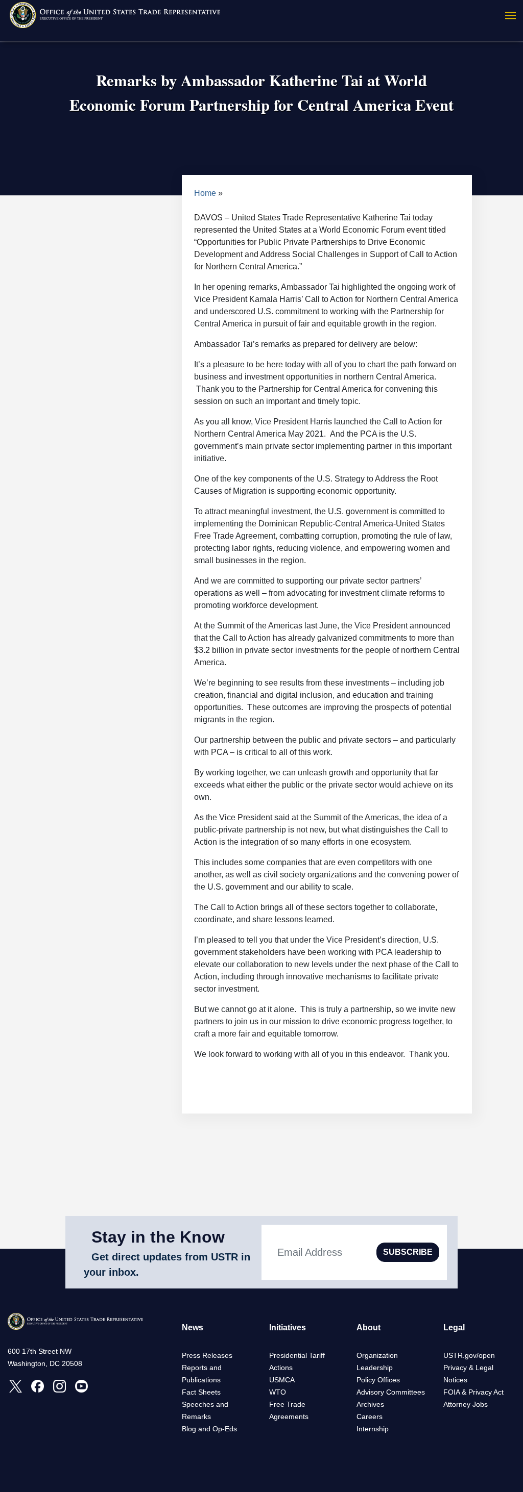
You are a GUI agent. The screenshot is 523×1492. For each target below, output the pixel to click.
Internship (372, 1429)
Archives (370, 1404)
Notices (455, 1380)
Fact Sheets (201, 1392)
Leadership (374, 1367)
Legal (454, 1327)
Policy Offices (378, 1380)
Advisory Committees (390, 1392)
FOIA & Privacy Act (473, 1392)
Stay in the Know (158, 1237)
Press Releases (207, 1355)
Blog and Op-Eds (209, 1429)
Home (205, 193)
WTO (277, 1392)
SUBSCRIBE (408, 1252)
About (368, 1327)
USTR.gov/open (469, 1355)
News (192, 1327)
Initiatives (287, 1327)
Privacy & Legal (468, 1367)
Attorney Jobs (465, 1404)
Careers (369, 1416)
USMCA (282, 1380)
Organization (377, 1355)
